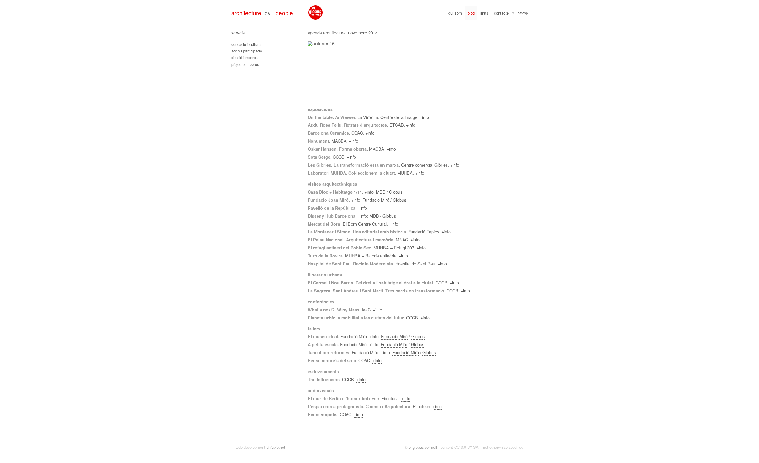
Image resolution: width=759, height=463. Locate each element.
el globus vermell (423, 447)
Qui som (455, 13)
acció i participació (246, 51)
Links (484, 13)
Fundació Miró (376, 200)
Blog (471, 13)
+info (424, 117)
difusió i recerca (244, 57)
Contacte (501, 13)
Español (525, 13)
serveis (238, 32)
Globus (395, 192)
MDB (380, 192)
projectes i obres (245, 64)
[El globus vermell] (315, 12)
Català (520, 13)
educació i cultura (246, 44)
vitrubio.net (276, 447)
